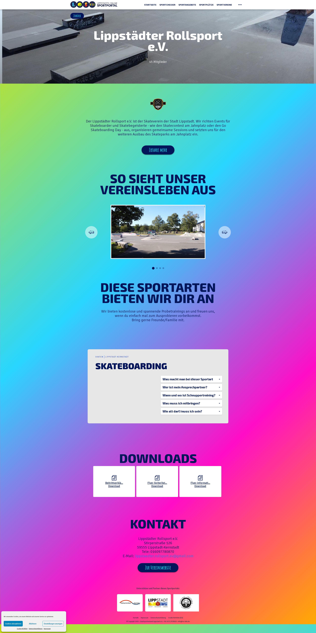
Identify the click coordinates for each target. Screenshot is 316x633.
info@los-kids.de (184, 621)
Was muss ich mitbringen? (181, 403)
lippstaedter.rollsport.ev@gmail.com (164, 556)
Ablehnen (32, 624)
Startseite (150, 4)
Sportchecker (167, 4)
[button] (77, 16)
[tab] (191, 379)
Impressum (47, 629)
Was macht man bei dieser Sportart (188, 379)
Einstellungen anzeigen (53, 624)
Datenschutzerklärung (35, 629)
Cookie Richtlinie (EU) (175, 618)
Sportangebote (187, 4)
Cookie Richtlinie (22, 629)
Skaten (99, 357)
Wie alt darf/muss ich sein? (182, 411)
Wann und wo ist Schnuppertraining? (189, 395)
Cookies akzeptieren (13, 624)
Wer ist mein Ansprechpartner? (185, 387)
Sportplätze (206, 4)
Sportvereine (224, 4)
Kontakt (135, 618)
